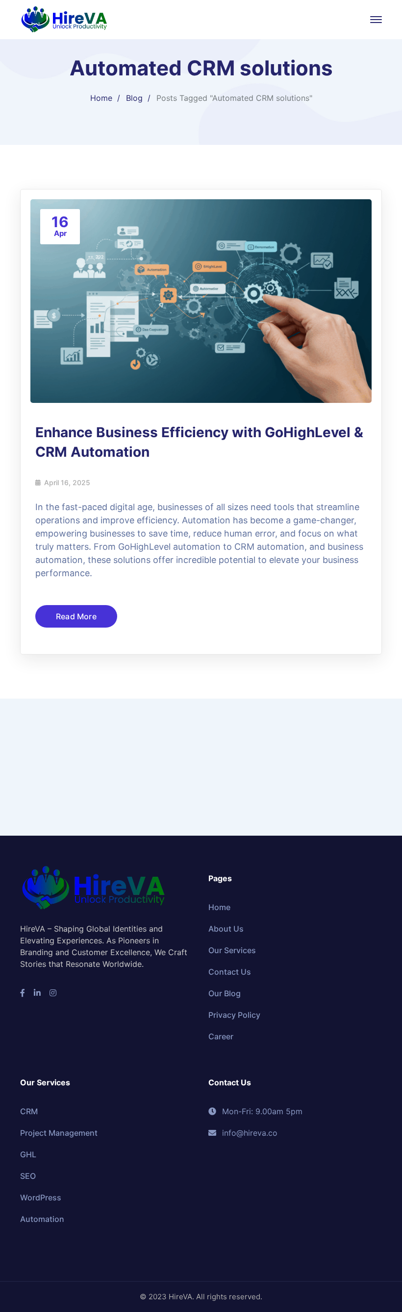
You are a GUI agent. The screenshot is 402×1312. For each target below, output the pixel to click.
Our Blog (224, 993)
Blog (134, 98)
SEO (28, 1176)
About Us (226, 929)
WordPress (40, 1197)
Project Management (59, 1133)
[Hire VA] (64, 18)
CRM (29, 1111)
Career (220, 1036)
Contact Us (229, 972)
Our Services (232, 950)
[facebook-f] (22, 993)
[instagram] (53, 993)
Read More (76, 616)
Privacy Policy (234, 1015)
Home (101, 98)
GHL (28, 1154)
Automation (42, 1219)
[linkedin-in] (37, 993)
